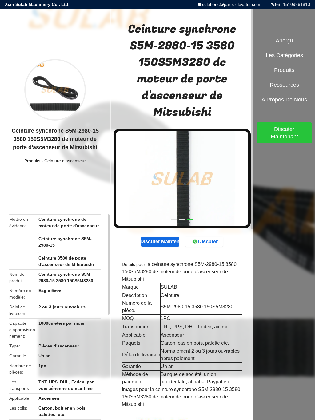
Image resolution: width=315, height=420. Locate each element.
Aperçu (284, 41)
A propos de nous (284, 100)
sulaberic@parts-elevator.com (231, 4)
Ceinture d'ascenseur (65, 160)
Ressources (284, 85)
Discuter (208, 241)
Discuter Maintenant (160, 241)
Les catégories (284, 55)
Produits (32, 160)
